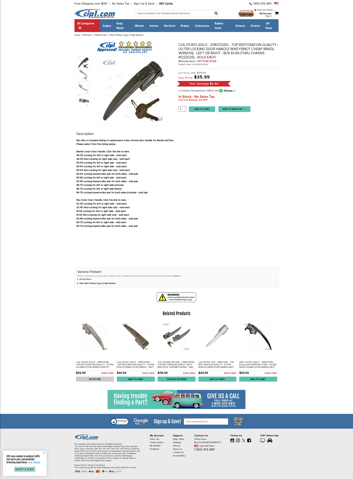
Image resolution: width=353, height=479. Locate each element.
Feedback (154, 449)
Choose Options (176, 379)
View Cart (154, 439)
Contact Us (178, 452)
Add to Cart (135, 379)
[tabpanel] (94, 352)
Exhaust (240, 25)
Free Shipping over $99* (91, 3)
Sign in (269, 16)
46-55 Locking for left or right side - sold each (101, 155)
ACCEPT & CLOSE (25, 469)
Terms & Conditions (96, 465)
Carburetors (202, 25)
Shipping (177, 442)
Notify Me (95, 379)
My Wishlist (155, 445)
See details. (34, 462)
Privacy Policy (80, 465)
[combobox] (177, 13)
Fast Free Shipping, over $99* (193, 100)
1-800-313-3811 (262, 4)
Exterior (255, 25)
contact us (176, 276)
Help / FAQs (178, 439)
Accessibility (179, 455)
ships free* (107, 373)
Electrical (169, 25)
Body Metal (120, 26)
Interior (153, 25)
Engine (107, 25)
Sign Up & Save (144, 3)
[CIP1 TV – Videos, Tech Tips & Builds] (262, 440)
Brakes (185, 25)
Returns (176, 445)
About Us (177, 449)
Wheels (139, 25)
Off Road (269, 26)
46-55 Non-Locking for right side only (96, 158)
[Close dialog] (44, 453)
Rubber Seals (219, 26)
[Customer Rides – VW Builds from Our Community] (269, 440)
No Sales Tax (120, 3)
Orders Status (156, 442)
